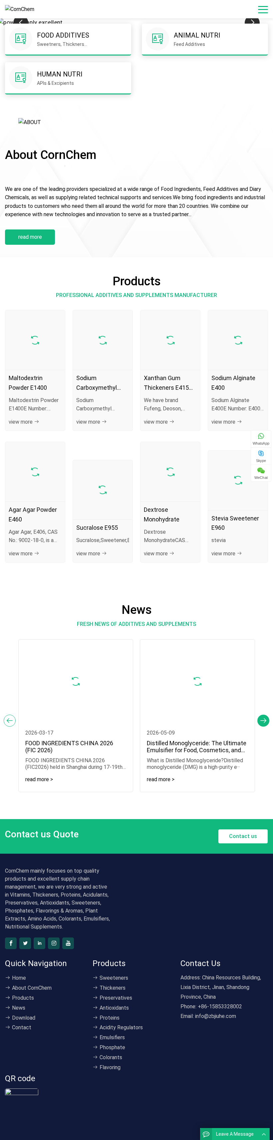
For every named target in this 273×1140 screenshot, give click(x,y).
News (18, 1008)
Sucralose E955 (97, 527)
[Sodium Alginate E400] (238, 340)
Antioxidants (114, 1008)
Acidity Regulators (121, 1027)
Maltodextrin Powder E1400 (28, 382)
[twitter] (25, 943)
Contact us (243, 836)
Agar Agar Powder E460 (33, 514)
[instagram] (54, 943)
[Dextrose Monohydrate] (170, 471)
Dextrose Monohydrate (161, 514)
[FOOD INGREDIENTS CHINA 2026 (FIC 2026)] (76, 681)
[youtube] (68, 943)
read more (30, 237)
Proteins (110, 1018)
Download (23, 1018)
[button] (263, 721)
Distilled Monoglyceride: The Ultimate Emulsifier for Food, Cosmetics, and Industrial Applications (196, 747)
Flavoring (110, 1067)
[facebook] (11, 943)
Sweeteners (114, 978)
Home (19, 978)
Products (23, 998)
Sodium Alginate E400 (233, 382)
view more (21, 422)
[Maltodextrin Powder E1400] (35, 340)
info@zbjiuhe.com (215, 1016)
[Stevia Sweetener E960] (238, 480)
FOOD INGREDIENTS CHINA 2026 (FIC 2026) (70, 747)
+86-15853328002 (220, 1006)
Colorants (111, 1057)
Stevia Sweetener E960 (235, 523)
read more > (39, 779)
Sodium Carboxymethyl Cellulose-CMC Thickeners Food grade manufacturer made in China (98, 383)
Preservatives (116, 998)
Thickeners (113, 988)
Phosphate (112, 1047)
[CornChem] (21, 9)
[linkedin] (39, 943)
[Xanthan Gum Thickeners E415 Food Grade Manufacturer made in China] (170, 340)
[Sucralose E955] (103, 490)
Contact (21, 1027)
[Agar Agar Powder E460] (35, 471)
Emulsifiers (112, 1037)
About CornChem (32, 988)
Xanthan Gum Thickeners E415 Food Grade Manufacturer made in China (166, 383)
